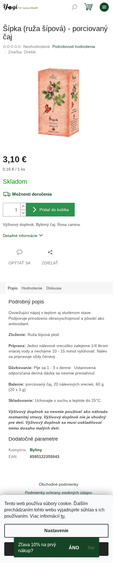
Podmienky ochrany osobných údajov (58, 492)
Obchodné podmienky (58, 484)
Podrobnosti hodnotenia (73, 46)
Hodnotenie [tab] (32, 288)
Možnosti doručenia (32, 194)
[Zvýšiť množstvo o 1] (23, 206)
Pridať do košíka (54, 209)
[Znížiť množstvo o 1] (23, 213)
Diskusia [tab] (53, 288)
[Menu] (104, 7)
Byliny (36, 449)
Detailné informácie (20, 235)
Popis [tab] (13, 288)
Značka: (22, 52)
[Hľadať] (74, 7)
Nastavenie (56, 530)
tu (62, 516)
